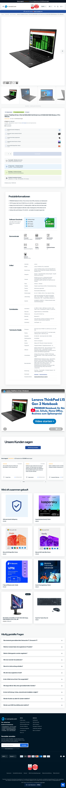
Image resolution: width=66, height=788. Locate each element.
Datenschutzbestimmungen (9, 748)
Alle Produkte (13, 14)
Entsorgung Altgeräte (24, 728)
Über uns (22, 732)
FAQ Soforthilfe (36, 722)
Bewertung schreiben (33, 447)
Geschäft (7, 14)
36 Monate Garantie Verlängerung (10, 519)
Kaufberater (35, 720)
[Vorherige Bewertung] (20, 481)
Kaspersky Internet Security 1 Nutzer (43, 519)
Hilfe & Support (36, 724)
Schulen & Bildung (24, 726)
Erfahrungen (22, 720)
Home (2, 14)
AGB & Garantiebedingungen (35, 773)
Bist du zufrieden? (36, 730)
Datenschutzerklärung (46, 773)
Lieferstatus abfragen (37, 728)
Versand (25, 773)
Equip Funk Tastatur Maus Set (41, 618)
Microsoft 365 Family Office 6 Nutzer (43, 552)
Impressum (9, 773)
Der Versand (24, 122)
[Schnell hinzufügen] (5, 513)
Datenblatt (36, 374)
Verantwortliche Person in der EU (41, 376)
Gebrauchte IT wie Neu (25, 722)
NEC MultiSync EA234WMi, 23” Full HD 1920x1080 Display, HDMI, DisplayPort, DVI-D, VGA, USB (15, 618)
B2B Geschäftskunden (24, 724)
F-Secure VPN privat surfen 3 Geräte (10, 585)
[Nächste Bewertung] (45, 481)
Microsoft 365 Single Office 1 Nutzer (10, 552)
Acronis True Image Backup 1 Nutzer (43, 585)
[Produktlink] (16, 508)
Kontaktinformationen (17, 773)
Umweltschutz (23, 730)
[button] (3, 6)
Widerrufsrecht (56, 773)
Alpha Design (42, 782)
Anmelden (24, 745)
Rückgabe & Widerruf (37, 726)
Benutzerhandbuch (43, 374)
